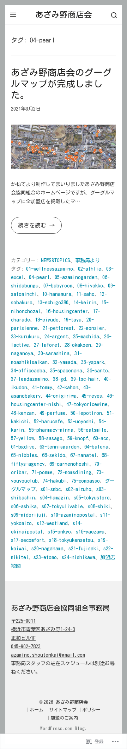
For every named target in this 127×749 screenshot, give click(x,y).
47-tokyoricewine (87, 404)
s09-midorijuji (28, 514)
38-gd (59, 379)
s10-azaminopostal (73, 514)
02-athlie (89, 268)
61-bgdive (23, 446)
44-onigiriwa (61, 395)
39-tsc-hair (85, 379)
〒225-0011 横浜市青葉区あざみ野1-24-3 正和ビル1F (43, 629)
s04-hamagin (54, 497)
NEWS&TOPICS (55, 260)
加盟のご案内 (64, 718)
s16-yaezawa (90, 531)
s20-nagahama (47, 548)
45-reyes (91, 395)
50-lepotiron (86, 413)
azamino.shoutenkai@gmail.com (48, 654)
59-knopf (77, 438)
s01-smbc (51, 489)
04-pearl (39, 277)
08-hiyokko (90, 285)
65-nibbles (24, 455)
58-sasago (50, 438)
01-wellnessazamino (49, 268)
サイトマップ (63, 710)
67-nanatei (83, 455)
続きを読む (30, 228)
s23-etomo (45, 557)
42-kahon (67, 387)
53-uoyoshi (81, 421)
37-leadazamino (29, 379)
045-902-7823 (26, 646)
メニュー (13, 14)
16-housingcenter (67, 311)
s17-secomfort (27, 540)
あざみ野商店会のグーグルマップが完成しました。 (61, 83)
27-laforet (47, 344)
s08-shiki (99, 506)
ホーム (36, 710)
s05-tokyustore (92, 497)
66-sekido (53, 455)
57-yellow (22, 438)
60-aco (101, 438)
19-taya (72, 319)
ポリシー (91, 710)
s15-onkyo (59, 531)
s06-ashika (24, 506)
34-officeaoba (28, 370)
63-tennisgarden (59, 446)
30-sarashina (53, 353)
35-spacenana (66, 370)
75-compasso (85, 480)
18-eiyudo (47, 319)
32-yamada (64, 362)
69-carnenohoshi (69, 463)
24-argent (56, 336)
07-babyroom (57, 285)
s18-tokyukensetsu (71, 540)
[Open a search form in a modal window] (113, 15)
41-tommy (42, 387)
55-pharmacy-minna (51, 429)
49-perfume (53, 413)
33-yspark (92, 362)
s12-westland (52, 523)
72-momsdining (74, 472)
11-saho (85, 294)
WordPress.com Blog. (63, 728)
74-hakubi (54, 480)
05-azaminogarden (76, 277)
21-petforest (58, 328)
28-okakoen (78, 344)
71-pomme (42, 472)
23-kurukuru (25, 336)
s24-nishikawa (78, 557)
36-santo (97, 370)
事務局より (87, 260)
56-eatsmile (92, 429)
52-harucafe (48, 421)
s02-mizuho (78, 489)
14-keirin (84, 302)
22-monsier (91, 328)
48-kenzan (23, 413)
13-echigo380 (52, 302)
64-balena (96, 446)
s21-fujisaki (83, 548)
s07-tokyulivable (62, 506)
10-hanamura (56, 294)
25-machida (86, 336)
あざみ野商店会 (63, 15)
